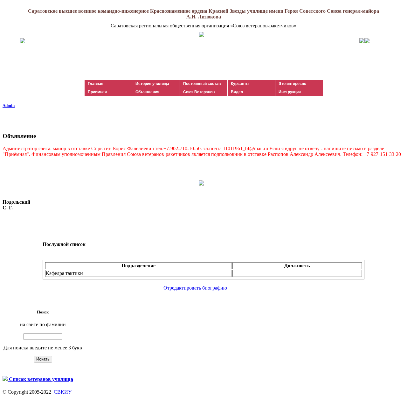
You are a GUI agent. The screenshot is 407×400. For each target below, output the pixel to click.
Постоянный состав (202, 83)
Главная (95, 83)
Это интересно (292, 83)
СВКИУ (62, 392)
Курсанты (240, 83)
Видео (237, 92)
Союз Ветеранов (199, 92)
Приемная (97, 92)
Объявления (147, 92)
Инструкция (290, 92)
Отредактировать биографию (195, 288)
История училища (152, 83)
